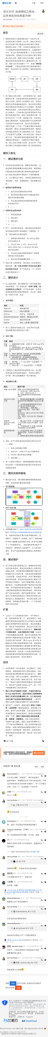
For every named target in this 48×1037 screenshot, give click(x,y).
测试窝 (30, 1013)
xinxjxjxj (11, 821)
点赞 (42, 767)
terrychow (7, 19)
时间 (36, 767)
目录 (41, 33)
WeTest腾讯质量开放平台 (27, 1011)
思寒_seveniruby (14, 940)
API (24, 1002)
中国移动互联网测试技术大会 (34, 1001)
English (29, 1017)
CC (8, 839)
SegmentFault (20, 1013)
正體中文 (21, 1017)
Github (18, 1002)
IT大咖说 (12, 1015)
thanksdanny (13, 898)
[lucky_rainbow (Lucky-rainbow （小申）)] (3, 830)
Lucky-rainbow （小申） (18, 829)
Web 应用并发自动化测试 (30, 529)
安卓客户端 (34, 851)
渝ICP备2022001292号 (33, 1029)
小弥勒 (10, 881)
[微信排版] (43, 741)
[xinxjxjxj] (3, 822)
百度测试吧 (39, 1013)
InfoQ (41, 1011)
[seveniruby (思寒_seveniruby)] (5, 940)
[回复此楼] (41, 792)
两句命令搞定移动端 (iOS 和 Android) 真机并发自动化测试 (22, 891)
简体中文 (12, 1017)
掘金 (10, 1013)
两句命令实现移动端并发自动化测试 (25, 532)
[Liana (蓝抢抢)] (3, 874)
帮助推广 (31, 1002)
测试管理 (8, 11)
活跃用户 (17, 1001)
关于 (10, 1001)
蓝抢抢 (10, 873)
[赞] (45, 792)
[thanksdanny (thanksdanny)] (3, 899)
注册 (33, 3)
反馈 (11, 1002)
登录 (42, 3)
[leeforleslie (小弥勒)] (3, 882)
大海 (9, 791)
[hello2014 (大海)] (3, 792)
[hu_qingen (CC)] (3, 840)
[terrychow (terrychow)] (43, 10)
